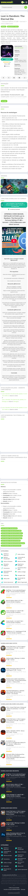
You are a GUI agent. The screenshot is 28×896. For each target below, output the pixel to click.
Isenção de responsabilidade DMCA (12, 889)
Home (2, 14)
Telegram (19, 77)
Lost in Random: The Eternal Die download (12, 535)
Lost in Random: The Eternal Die (9, 528)
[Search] (25, 7)
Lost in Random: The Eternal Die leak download (13, 543)
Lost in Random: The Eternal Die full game (12, 538)
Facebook (3, 77)
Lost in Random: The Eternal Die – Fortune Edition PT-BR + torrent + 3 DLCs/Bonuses (15, 205)
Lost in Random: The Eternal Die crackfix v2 (12, 533)
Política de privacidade (14, 887)
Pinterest (14, 77)
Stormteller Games (19, 47)
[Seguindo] (26, 186)
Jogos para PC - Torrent (13, 26)
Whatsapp (24, 77)
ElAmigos (15, 401)
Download (8, 59)
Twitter (8, 77)
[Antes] (1, 186)
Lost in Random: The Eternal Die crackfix (11, 531)
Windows (7, 14)
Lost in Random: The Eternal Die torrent (11, 545)
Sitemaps (23, 889)
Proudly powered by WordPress (9, 875)
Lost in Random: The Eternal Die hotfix (11, 540)
